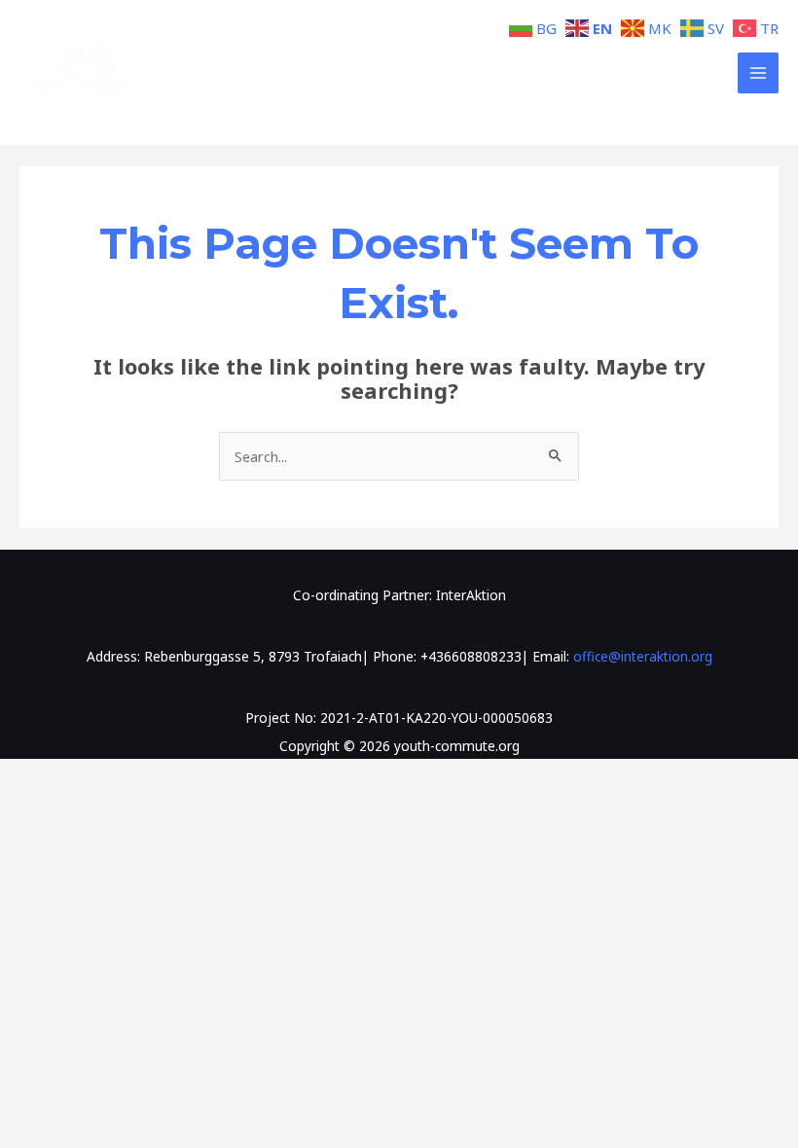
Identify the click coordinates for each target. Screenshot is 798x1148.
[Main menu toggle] (758, 73)
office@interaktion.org (642, 656)
